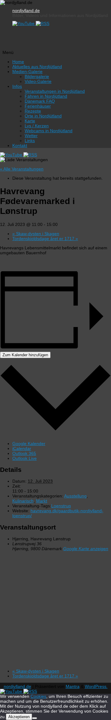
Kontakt (19, 145)
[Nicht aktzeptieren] (34, 718)
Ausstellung (75, 495)
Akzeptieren (19, 716)
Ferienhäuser (38, 106)
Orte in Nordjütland (43, 115)
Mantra (73, 686)
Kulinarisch (23, 500)
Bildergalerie (37, 76)
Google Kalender (28, 443)
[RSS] (42, 23)
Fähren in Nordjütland (46, 96)
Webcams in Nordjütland (48, 130)
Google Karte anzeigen (85, 548)
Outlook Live (24, 458)
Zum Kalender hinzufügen (25, 355)
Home (18, 61)
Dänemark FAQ (40, 101)
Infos (17, 86)
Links (30, 140)
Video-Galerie (38, 81)
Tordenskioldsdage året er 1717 (45, 238)
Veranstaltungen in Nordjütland (55, 91)
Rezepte (33, 110)
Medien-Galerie (27, 71)
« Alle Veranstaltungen (21, 168)
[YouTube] (24, 23)
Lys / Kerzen (37, 125)
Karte (30, 120)
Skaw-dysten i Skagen (35, 233)
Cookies (38, 696)
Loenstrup (61, 505)
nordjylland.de (26, 10)
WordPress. (96, 686)
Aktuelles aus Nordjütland (37, 66)
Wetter (31, 135)
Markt (41, 500)
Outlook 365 (24, 453)
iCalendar (21, 448)
